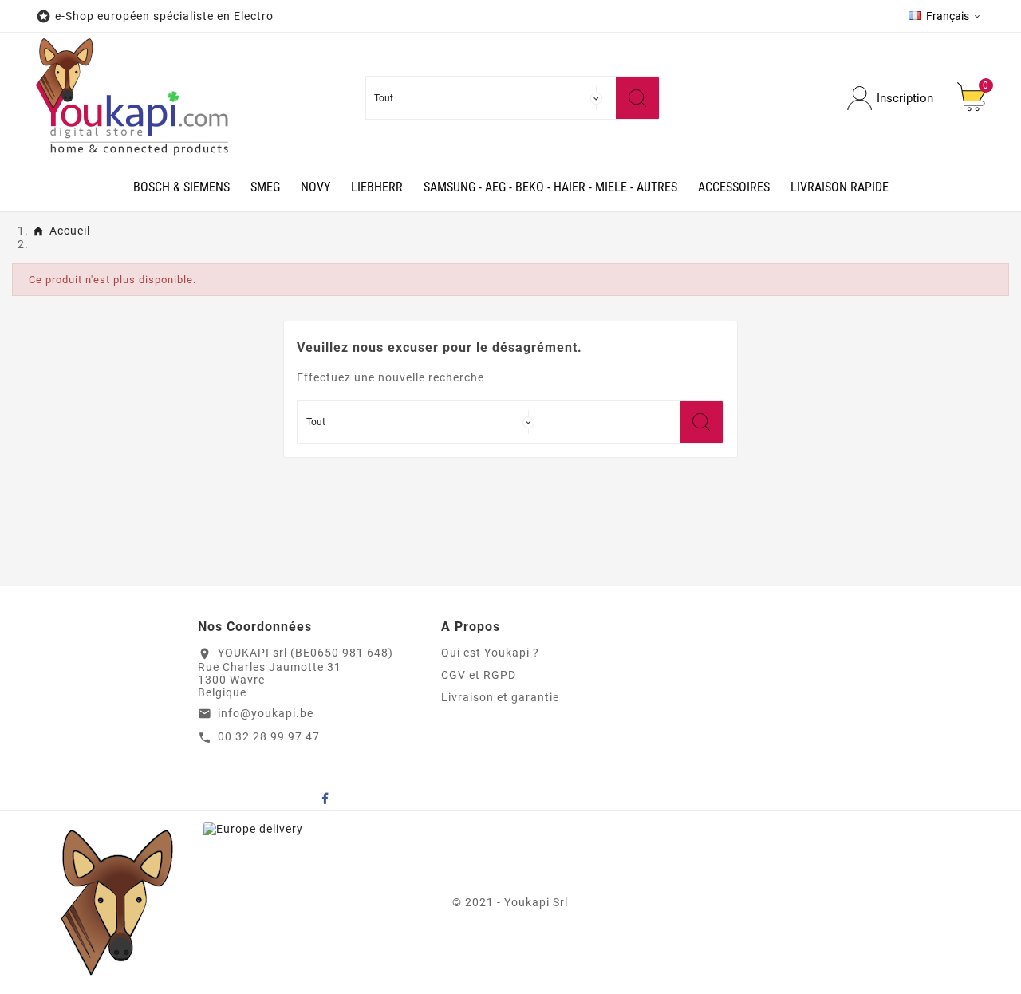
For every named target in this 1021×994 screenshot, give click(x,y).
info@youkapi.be (265, 713)
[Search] (637, 98)
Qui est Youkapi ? (490, 652)
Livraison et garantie (500, 697)
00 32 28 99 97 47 (269, 736)
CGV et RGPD (478, 675)
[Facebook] (325, 798)
